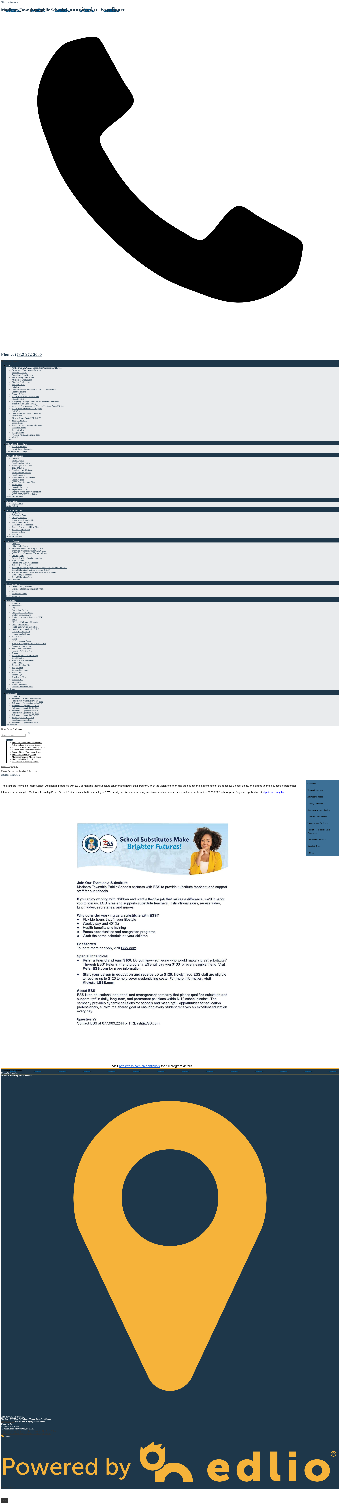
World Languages (19, 684)
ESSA (14, 620)
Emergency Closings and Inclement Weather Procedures (35, 401)
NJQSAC (16, 411)
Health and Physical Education (24, 627)
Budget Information (20, 487)
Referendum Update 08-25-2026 (25, 722)
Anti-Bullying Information (23, 377)
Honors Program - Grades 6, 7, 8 (25, 629)
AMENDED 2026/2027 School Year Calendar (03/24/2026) (37, 368)
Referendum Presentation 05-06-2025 (27, 701)
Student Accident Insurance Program (27, 425)
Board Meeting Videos (21, 472)
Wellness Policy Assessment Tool (26, 435)
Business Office (18, 384)
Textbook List (17, 679)
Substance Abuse (19, 428)
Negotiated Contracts (20, 489)
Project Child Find (19, 560)
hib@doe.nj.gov (7, 1421)
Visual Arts (16, 682)
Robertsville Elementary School (25, 762)
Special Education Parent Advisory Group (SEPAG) (34, 572)
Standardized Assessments (23, 660)
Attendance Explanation (22, 380)
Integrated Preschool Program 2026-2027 (29, 551)
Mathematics (17, 636)
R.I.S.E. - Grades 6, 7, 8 (22, 651)
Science (15, 653)
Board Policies (18, 480)
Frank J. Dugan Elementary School (26, 752)
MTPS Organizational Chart (23, 482)
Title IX (15, 534)
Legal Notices (17, 503)
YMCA (15, 437)
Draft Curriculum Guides (22, 612)
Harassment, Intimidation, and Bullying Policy (36, 1431)
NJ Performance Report (21, 641)
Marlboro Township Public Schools (27, 742)
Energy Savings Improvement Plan (26, 492)
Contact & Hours (19, 394)
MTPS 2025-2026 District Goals (25, 396)
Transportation (18, 432)
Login (5, 1436)
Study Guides (17, 667)
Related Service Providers (22, 565)
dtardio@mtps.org (8, 1431)
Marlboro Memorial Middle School (26, 757)
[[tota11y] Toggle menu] (4, 1500)
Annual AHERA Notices (22, 375)
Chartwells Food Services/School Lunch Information (34, 389)
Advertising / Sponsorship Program (26, 370)
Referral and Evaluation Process (25, 563)
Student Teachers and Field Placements (28, 527)
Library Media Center (21, 634)
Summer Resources (20, 670)
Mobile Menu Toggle (10, 361)
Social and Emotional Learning (25, 655)
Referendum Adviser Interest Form (26, 698)
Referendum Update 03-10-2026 (25, 708)
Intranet (15, 591)
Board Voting (17, 484)
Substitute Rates (18, 532)
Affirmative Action (19, 515)
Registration (17, 416)
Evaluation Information (21, 522)
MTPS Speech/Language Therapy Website (30, 553)
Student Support (18, 672)
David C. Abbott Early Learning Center (28, 747)
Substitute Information (21, 529)
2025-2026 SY (18, 468)
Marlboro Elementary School (24, 754)
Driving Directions (19, 517)
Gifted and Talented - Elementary (26, 622)
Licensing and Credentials (22, 525)
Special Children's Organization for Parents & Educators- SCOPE (39, 567)
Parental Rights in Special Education (27, 558)
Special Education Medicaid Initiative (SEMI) (31, 570)
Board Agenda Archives (22, 465)
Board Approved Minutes (22, 470)
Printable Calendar (19, 372)
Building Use (17, 387)
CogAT (15, 608)
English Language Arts (21, 615)
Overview (16, 513)
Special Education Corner (22, 577)
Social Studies (18, 658)
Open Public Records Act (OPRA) (26, 413)
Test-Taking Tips (19, 677)
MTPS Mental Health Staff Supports (27, 408)
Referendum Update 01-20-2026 (25, 705)
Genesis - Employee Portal (23, 586)
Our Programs (18, 555)
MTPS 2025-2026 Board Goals (25, 494)
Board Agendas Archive (22, 720)
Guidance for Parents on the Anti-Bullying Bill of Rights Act (26, 1433)
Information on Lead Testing (24, 404)
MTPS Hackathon (19, 446)
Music (14, 639)
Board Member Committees (23, 477)
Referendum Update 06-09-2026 (25, 715)
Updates (15, 458)
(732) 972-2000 (28, 354)
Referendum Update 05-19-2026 (25, 713)
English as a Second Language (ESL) (27, 617)
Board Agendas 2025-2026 (23, 717)
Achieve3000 (17, 605)
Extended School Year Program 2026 (27, 548)
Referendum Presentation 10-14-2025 (27, 703)
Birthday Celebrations (21, 382)
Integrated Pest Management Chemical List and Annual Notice (38, 406)
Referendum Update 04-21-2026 (25, 710)
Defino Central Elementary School (26, 750)
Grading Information (20, 624)
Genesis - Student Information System (27, 589)
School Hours (17, 423)
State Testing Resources (22, 575)
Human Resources (8, 771)
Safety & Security (19, 420)
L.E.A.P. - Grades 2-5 (21, 632)
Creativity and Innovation (22, 449)
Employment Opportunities (23, 520)
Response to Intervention (22, 648)
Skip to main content (9, 2)
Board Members (18, 475)
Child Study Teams (20, 546)
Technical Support (19, 593)
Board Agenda (18, 461)
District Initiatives (19, 399)
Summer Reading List (21, 665)
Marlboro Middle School (22, 759)
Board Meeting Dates (21, 463)
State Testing (17, 663)
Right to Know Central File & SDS (26, 418)
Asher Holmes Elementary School (26, 745)
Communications (19, 392)
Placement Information (21, 646)
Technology (17, 675)
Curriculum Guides (20, 610)
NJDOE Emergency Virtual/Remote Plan (29, 643)
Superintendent (18, 430)
